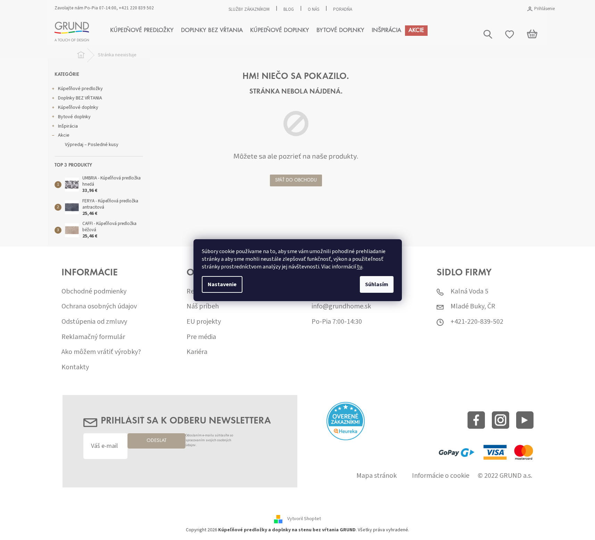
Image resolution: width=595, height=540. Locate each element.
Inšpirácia (68, 126)
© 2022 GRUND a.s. (505, 476)
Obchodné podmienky (93, 291)
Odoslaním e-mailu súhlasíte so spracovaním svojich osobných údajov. (209, 440)
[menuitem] (142, 30)
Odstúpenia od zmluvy (94, 322)
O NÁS (313, 9)
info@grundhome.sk (341, 306)
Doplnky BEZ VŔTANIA (80, 98)
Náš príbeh (203, 306)
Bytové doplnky (74, 116)
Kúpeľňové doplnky (78, 107)
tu (359, 267)
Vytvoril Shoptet (304, 519)
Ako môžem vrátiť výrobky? (101, 352)
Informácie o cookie (440, 476)
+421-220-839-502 (477, 322)
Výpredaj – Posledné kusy (91, 144)
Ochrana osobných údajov (99, 306)
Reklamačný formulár (93, 337)
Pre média (201, 337)
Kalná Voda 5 (469, 291)
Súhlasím (376, 284)
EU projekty (204, 322)
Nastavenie (222, 284)
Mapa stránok (376, 476)
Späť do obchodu (296, 180)
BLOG (288, 9)
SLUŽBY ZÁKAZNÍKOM (249, 9)
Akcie (63, 135)
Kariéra (197, 352)
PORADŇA (342, 9)
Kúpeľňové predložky (80, 88)
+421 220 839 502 (136, 8)
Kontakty (75, 367)
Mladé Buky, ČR (473, 306)
